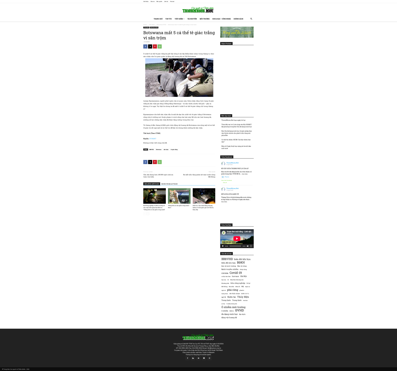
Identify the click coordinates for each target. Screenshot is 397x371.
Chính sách (238, 19)
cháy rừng (243, 269)
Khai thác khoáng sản (236, 280)
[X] (150, 46)
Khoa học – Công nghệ (221, 19)
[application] (237, 238)
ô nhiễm (224, 311)
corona (224, 273)
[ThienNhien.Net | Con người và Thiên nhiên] (198, 10)
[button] (251, 19)
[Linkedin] (193, 358)
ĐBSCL (232, 311)
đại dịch (242, 314)
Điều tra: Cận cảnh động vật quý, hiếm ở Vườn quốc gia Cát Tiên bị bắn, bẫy (203, 208)
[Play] (223, 246)
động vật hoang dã (229, 317)
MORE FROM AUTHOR (169, 184)
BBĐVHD (151, 149)
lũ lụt (248, 283)
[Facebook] (145, 46)
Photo (227, 177)
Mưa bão (231, 286)
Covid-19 (236, 273)
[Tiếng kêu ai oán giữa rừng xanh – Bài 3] (179, 196)
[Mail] (198, 358)
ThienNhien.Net (232, 163)
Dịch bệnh (235, 276)
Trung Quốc (226, 300)
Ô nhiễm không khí (231, 304)
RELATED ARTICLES (152, 184)
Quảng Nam (224, 293)
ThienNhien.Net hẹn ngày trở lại (233, 120)
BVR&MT (152, 139)
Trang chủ (158, 19)
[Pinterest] (155, 46)
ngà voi (223, 290)
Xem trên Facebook (226, 180)
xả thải (223, 304)
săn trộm (166, 149)
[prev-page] (144, 213)
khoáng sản (225, 283)
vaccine (245, 300)
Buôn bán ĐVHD (161, 24)
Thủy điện (243, 297)
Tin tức (168, 19)
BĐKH (241, 262)
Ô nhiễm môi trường (233, 307)
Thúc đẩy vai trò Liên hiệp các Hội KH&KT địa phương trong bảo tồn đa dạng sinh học (236, 125)
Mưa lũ (237, 286)
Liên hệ (166, 1)
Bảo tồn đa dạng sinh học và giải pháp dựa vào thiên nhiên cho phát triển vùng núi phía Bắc (236, 133)
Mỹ (242, 286)
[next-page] (148, 213)
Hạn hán (223, 280)
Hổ (228, 280)
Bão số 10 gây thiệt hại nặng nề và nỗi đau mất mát (236, 147)
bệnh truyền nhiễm (229, 269)
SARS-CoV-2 (245, 293)
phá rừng (232, 290)
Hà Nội (243, 276)
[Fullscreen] (251, 246)
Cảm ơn (152, 1)
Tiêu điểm (179, 19)
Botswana (158, 149)
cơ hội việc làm (226, 276)
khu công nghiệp (238, 283)
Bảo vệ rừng (242, 266)
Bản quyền (159, 1)
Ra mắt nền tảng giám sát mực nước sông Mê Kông (199, 176)
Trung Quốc (237, 300)
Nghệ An (247, 286)
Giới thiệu (145, 1)
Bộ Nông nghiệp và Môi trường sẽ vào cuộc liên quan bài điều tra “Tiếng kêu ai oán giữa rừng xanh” (154, 208)
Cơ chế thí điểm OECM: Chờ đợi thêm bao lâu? (236, 141)
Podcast (172, 1)
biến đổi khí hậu (242, 259)
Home (145, 24)
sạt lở (223, 297)
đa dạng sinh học (229, 314)
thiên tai (231, 297)
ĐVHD (239, 310)
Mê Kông (224, 286)
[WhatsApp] (160, 46)
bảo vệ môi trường (228, 266)
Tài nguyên (192, 19)
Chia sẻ (225, 182)
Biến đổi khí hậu (228, 263)
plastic (241, 290)
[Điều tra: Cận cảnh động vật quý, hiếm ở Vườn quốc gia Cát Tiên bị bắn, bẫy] (204, 196)
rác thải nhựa (234, 293)
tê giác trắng (174, 149)
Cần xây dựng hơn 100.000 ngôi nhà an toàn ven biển (158, 176)
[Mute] (248, 246)
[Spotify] (204, 358)
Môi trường (205, 19)
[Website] (209, 358)
